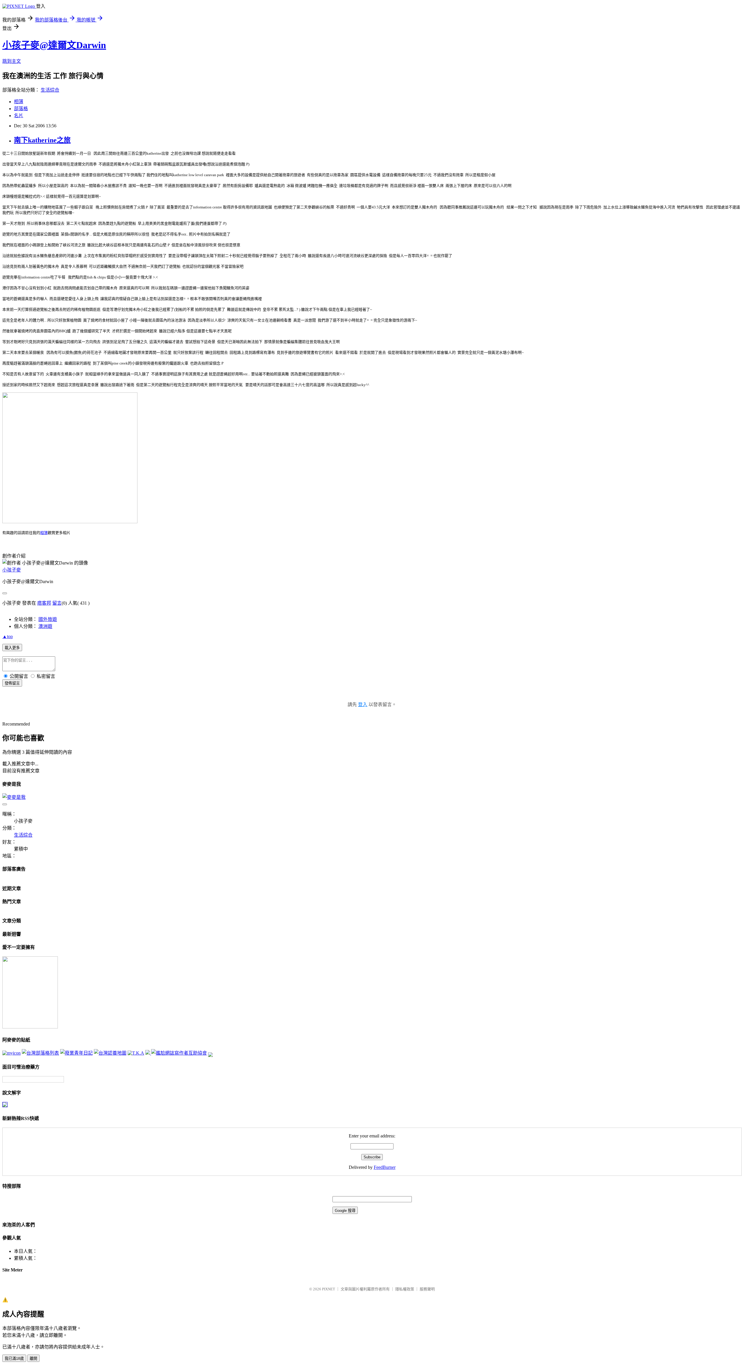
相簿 (18, 101)
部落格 (21, 108)
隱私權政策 (404, 1289)
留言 (57, 603)
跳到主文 (11, 61)
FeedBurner (385, 1167)
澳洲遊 (45, 626)
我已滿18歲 (14, 1358)
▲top (7, 636)
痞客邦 (44, 603)
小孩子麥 (11, 569)
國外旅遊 (47, 619)
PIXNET (328, 1289)
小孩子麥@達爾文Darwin (54, 45)
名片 (18, 115)
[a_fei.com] (11, 1053)
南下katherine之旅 (42, 140)
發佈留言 (12, 683)
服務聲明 (427, 1289)
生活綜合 (50, 89)
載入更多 (12, 648)
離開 (33, 1358)
